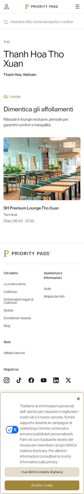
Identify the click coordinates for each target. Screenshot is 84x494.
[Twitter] (68, 380)
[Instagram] (6, 380)
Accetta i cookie (42, 485)
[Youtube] (43, 380)
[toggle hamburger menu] (77, 6)
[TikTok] (19, 380)
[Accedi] (6, 6)
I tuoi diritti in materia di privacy (42, 471)
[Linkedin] (56, 380)
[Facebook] (31, 380)
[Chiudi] (78, 399)
